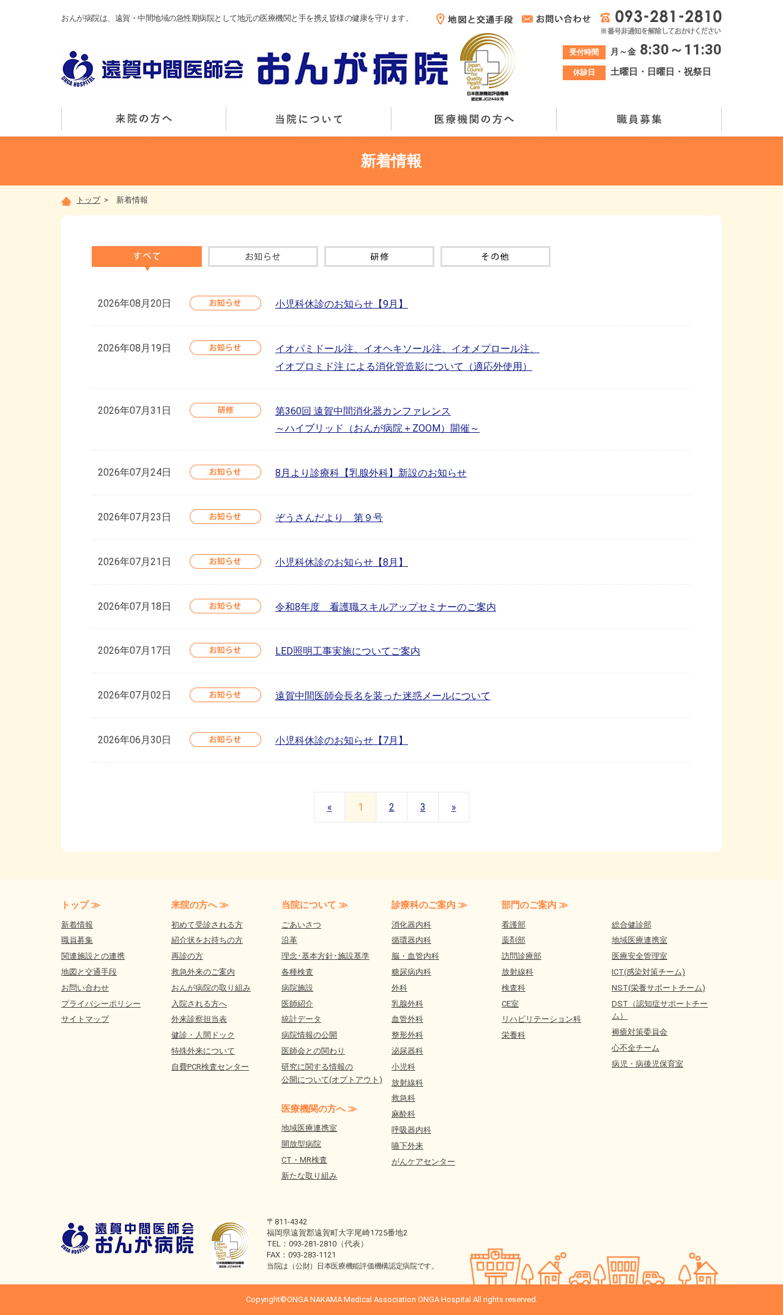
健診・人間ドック (203, 1035)
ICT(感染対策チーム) (648, 971)
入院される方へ (199, 1003)
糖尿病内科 (411, 971)
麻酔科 (403, 1113)
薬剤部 (513, 940)
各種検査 (297, 971)
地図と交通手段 (89, 971)
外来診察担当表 (199, 1019)
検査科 (513, 987)
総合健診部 (631, 924)
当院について (308, 118)
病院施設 (297, 987)
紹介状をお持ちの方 (207, 940)
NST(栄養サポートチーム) (658, 987)
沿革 (289, 940)
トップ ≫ (80, 904)
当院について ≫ (314, 904)
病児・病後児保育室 (647, 1063)
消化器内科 (411, 924)
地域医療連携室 (309, 1128)
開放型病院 (301, 1143)
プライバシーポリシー (101, 1003)
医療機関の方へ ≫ (319, 1108)
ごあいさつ (301, 924)
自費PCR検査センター (210, 1066)
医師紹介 (297, 1003)
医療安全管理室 (639, 956)
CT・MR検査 (304, 1159)
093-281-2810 (312, 1243)
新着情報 (77, 924)
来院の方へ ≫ (200, 904)
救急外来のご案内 (203, 971)
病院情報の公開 (309, 1035)
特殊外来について (203, 1050)
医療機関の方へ (474, 118)
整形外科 (407, 1035)
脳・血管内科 (415, 956)
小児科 (403, 1066)
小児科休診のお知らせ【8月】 (341, 562)
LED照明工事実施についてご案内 (347, 651)
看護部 (513, 924)
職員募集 (639, 118)
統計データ (301, 1019)
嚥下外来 (407, 1145)
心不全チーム (635, 1047)
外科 (399, 987)
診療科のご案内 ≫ (429, 904)
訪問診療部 (521, 956)
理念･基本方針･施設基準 (325, 956)
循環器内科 (411, 940)
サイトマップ (85, 1019)
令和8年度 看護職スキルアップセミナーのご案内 (385, 607)
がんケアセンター (423, 1161)
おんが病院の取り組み (211, 987)
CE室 (510, 1003)
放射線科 (407, 1082)
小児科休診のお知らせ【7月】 (341, 740)
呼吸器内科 (411, 1129)
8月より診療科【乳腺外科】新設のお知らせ (371, 473)
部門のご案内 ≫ (535, 904)
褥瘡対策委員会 (639, 1031)
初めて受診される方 (207, 924)
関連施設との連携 (93, 956)
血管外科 (407, 1019)
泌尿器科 (407, 1050)
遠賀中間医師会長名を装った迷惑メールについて (383, 696)
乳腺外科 (407, 1003)
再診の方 (187, 956)
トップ (88, 199)
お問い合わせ (85, 987)
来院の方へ (143, 118)
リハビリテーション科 (541, 1019)
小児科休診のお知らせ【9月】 (341, 304)
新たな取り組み (309, 1175)
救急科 (403, 1098)
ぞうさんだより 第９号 (329, 517)
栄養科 (513, 1035)
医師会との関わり (313, 1050)
